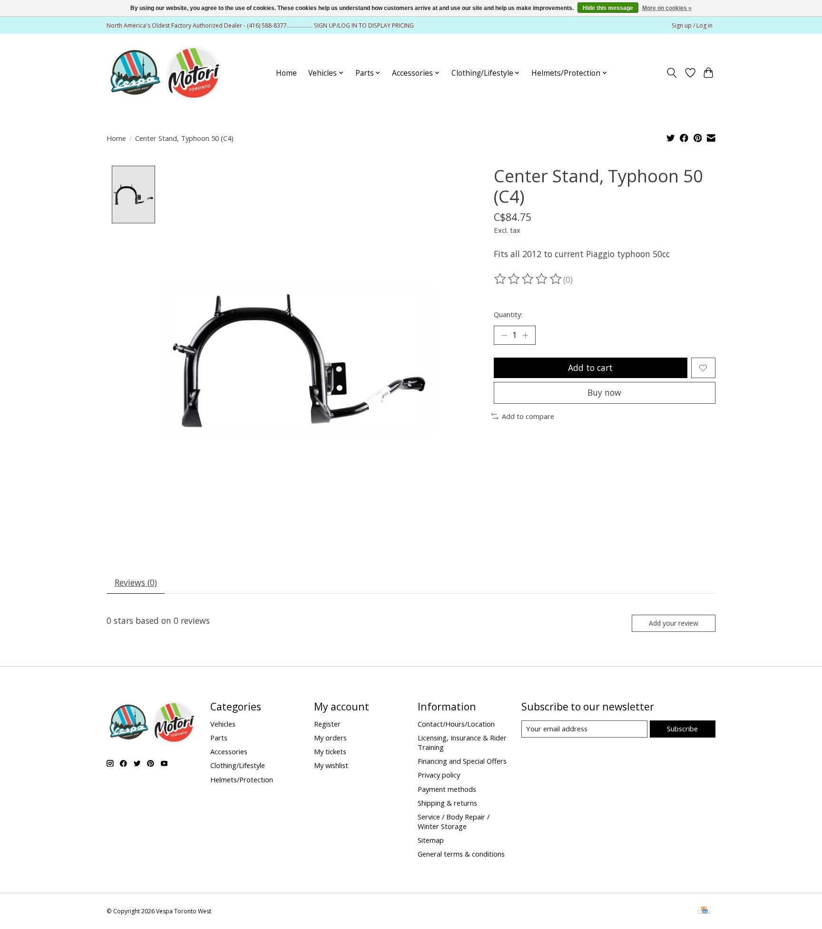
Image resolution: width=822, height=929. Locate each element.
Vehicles (222, 724)
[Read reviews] (528, 279)
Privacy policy (439, 774)
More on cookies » (667, 8)
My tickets (330, 751)
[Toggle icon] (672, 72)
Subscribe (682, 728)
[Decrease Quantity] (504, 335)
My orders (330, 737)
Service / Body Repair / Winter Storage (453, 821)
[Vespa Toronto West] (165, 73)
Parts (218, 737)
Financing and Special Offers (462, 761)
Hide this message (608, 8)
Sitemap (431, 840)
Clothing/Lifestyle (237, 765)
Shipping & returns (447, 803)
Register (327, 724)
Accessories (228, 751)
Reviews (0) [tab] (136, 582)
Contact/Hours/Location (456, 724)
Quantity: (508, 314)
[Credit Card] (704, 911)
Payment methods (447, 789)
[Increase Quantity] (525, 335)
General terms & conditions (461, 854)
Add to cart (590, 367)
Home (286, 73)
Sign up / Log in (692, 25)
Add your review (673, 623)
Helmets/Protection (241, 779)
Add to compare (528, 416)
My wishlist (331, 765)
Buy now (604, 392)
